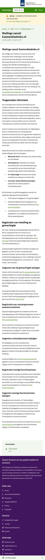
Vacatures (8, 498)
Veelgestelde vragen (11, 520)
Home (7, 490)
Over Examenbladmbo (12, 494)
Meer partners (9, 553)
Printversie (13, 449)
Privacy (7, 506)
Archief (7, 531)
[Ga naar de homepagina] (22, 3)
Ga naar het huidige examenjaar (17, 21)
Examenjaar (6, 10)
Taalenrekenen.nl (11, 546)
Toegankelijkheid (11, 502)
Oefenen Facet (10, 542)
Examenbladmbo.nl (30, 3)
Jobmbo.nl (8, 550)
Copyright (8, 509)
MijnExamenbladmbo (12, 528)
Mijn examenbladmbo (29, 272)
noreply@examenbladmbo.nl (12, 92)
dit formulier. (19, 299)
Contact (7, 524)
